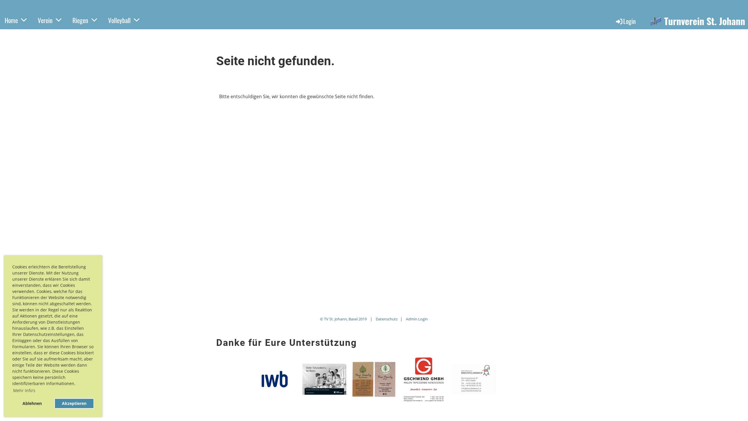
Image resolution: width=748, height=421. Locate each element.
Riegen (80, 20)
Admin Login (417, 319)
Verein (45, 20)
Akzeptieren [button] (74, 403)
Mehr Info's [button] (24, 390)
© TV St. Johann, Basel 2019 (343, 319)
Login (629, 21)
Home (11, 20)
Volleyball (119, 20)
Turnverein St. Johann (704, 21)
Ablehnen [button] (32, 403)
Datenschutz (387, 319)
